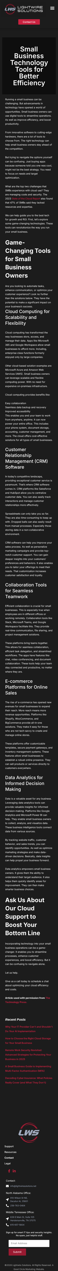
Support (9, 1146)
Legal (7, 1163)
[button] (52, 8)
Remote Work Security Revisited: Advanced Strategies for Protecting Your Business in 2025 (28, 1055)
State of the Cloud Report (26, 198)
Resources (10, 1152)
